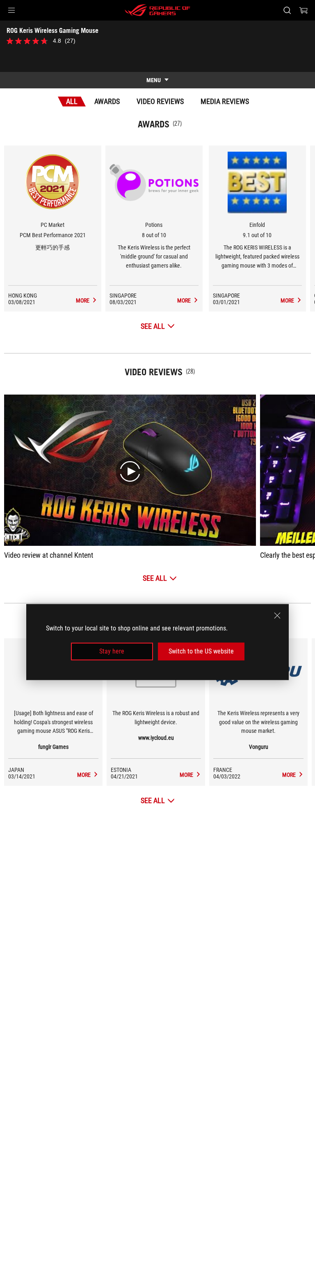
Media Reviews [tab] (225, 101)
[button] (11, 10)
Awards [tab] (107, 101)
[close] (277, 616)
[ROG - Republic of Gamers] (157, 10)
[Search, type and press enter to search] (287, 10)
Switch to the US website (201, 651)
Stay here (111, 651)
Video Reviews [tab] (160, 101)
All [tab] (72, 101)
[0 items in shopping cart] (303, 10)
